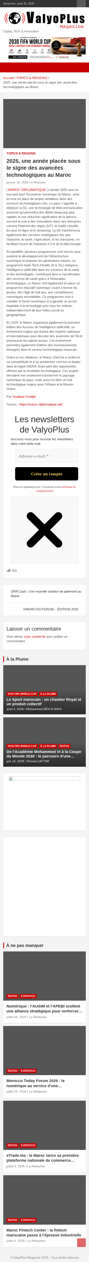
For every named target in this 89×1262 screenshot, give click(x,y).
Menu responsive (81, 3)
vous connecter (35, 636)
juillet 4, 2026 (15, 1240)
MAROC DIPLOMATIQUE (27, 190)
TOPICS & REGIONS (20, 153)
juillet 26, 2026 (16, 1017)
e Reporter (38, 182)
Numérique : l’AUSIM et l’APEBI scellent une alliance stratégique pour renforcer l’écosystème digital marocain (43, 1011)
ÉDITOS (64, 746)
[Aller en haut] (81, 1242)
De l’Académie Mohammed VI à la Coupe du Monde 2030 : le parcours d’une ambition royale (43, 756)
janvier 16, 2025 (17, 182)
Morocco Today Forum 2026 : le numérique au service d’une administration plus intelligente (35, 1086)
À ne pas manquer (25, 945)
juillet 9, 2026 (15, 1166)
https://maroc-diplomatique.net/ (41, 404)
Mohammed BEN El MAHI (44, 709)
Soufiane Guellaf (23, 396)
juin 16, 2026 (15, 761)
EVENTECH (28, 996)
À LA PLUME (48, 693)
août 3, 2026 (15, 709)
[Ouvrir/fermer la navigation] (8, 67)
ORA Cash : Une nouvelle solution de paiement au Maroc (46, 594)
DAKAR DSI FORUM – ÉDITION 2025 (50, 609)
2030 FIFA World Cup (22, 693)
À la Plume (17, 659)
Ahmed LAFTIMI (38, 761)
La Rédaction (38, 1017)
